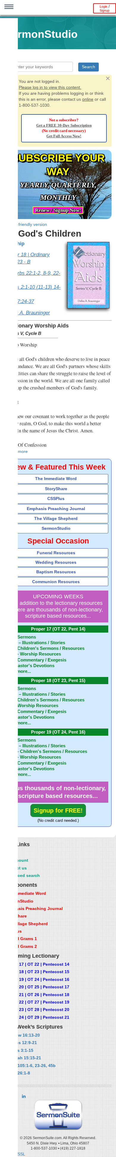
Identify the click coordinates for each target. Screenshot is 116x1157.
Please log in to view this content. (50, 87)
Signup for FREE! (58, 810)
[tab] (58, 478)
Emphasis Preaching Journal (56, 508)
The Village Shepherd (56, 518)
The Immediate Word (56, 478)
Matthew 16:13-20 (22, 1035)
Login (103, 6)
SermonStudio (56, 528)
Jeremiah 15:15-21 (22, 1057)
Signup (104, 10)
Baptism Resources (56, 571)
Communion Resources (56, 581)
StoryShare (56, 488)
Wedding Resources (55, 562)
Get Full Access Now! (63, 136)
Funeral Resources (56, 552)
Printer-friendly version (25, 224)
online (87, 99)
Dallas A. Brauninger (27, 313)
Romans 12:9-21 (20, 1042)
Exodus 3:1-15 (18, 1050)
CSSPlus (56, 498)
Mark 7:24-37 (19, 301)
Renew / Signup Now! (58, 210)
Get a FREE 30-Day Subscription (64, 125)
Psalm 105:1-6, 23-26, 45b (30, 1065)
